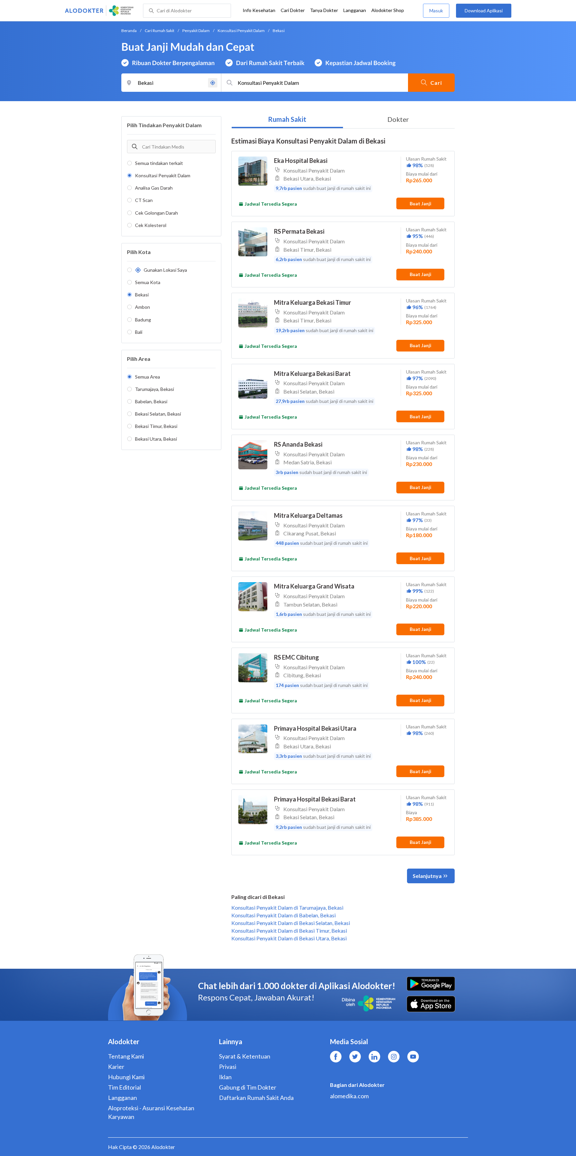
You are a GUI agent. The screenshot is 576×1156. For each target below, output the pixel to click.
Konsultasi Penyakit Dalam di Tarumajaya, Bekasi (287, 907)
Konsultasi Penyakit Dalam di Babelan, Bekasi (283, 915)
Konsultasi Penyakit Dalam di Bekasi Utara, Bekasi (289, 938)
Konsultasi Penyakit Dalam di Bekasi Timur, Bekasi (289, 930)
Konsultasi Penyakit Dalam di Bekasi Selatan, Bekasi (290, 923)
